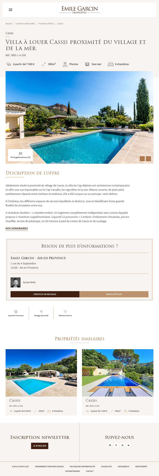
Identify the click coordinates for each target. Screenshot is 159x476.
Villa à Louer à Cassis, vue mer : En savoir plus (117, 382)
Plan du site (106, 466)
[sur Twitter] (122, 445)
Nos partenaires (72, 471)
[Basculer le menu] (10, 9)
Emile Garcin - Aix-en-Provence (38, 258)
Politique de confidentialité (82, 466)
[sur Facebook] (116, 445)
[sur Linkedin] (128, 445)
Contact (90, 471)
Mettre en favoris (65, 315)
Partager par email (41, 315)
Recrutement (141, 466)
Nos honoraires (17, 228)
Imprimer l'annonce (16, 315)
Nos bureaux (123, 466)
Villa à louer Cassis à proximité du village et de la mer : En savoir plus (41, 382)
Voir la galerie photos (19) (20, 157)
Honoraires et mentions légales (49, 466)
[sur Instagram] (109, 445)
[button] (142, 158)
